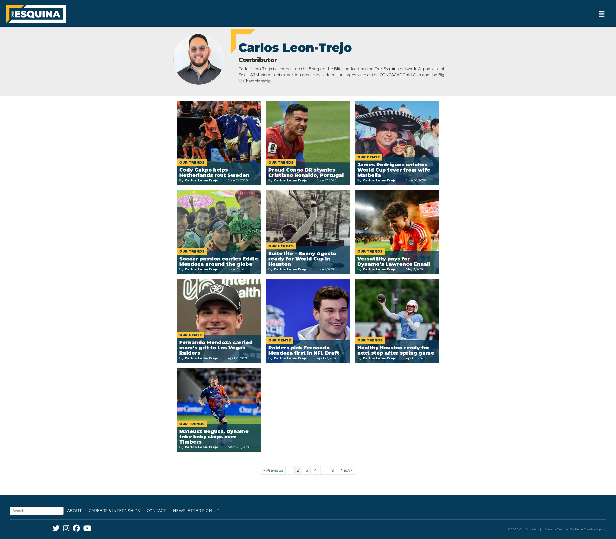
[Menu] (601, 14)
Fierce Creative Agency (590, 529)
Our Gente (368, 157)
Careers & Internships (114, 510)
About (74, 510)
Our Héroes (281, 246)
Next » (346, 470)
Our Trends (192, 162)
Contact (156, 510)
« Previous (273, 470)
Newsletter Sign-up (196, 510)
